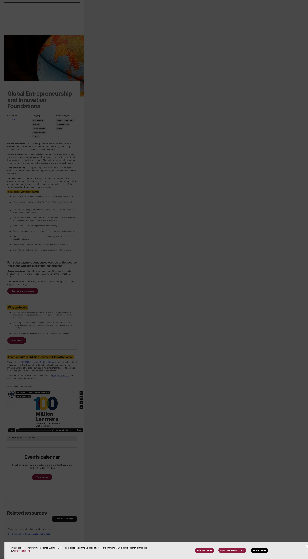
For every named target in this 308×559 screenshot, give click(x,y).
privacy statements (22, 551)
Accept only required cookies (232, 550)
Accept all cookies (204, 550)
